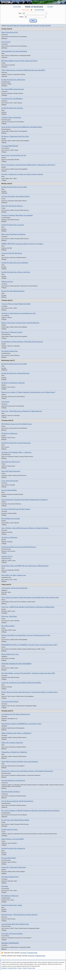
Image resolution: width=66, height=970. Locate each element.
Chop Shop (4, 886)
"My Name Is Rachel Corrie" (10, 877)
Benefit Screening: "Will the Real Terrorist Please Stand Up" (19, 915)
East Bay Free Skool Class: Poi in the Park (14, 187)
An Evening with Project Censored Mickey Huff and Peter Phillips (21, 683)
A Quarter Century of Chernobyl (11, 117)
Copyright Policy (12, 968)
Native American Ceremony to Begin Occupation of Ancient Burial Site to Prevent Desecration (30, 597)
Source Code (31, 968)
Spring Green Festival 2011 (9, 32)
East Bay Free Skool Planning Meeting (13, 291)
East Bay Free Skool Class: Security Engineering (16, 443)
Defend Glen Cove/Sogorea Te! (10, 462)
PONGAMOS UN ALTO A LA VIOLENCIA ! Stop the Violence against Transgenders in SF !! (29, 645)
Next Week (50, 6)
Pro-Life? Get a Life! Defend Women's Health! (15, 820)
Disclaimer (4, 968)
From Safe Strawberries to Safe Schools (13, 780)
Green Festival (5, 42)
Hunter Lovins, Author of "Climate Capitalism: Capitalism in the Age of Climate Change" (28, 392)
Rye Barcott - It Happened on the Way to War (15, 136)
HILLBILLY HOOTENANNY (10, 943)
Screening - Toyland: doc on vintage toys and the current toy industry (22, 174)
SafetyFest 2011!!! (7, 556)
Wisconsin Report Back (8, 858)
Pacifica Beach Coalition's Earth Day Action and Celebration (19, 761)
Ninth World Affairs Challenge (10, 792)
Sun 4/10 (9, 25)
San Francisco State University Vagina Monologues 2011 (18, 313)
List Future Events (39, 9)
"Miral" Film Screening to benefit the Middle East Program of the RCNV (23, 70)
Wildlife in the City (7, 281)
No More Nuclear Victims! (9, 829)
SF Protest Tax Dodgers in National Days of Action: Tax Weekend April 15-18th (25, 635)
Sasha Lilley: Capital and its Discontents (13, 867)
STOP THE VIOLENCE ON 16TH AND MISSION (16, 664)
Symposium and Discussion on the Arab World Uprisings (18, 547)
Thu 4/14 (36, 25)
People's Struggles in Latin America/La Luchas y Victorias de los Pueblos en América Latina (29, 692)
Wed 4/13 (29, 25)
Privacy (20, 968)
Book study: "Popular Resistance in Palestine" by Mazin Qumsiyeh (21, 411)
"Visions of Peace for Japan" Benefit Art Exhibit (16, 304)
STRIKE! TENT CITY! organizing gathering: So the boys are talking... (22, 244)
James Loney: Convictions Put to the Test (13, 155)
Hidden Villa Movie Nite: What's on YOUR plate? (16, 733)
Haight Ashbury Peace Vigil (9, 654)
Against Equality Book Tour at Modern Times (15, 924)
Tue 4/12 (22, 25)
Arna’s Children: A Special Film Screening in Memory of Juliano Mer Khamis (25, 528)
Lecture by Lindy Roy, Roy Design (11, 253)
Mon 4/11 (16, 25)
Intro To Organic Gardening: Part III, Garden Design (17, 801)
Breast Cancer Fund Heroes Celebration (13, 234)
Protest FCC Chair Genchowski (10, 471)
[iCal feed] (2, 952)
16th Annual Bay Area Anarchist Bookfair (14, 51)
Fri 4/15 (42, 25)
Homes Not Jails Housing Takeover (12, 206)
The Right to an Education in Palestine (13, 383)
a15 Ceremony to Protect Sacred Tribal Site (14, 588)
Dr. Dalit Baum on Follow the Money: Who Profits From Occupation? (22, 342)
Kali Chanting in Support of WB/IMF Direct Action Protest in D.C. (21, 724)
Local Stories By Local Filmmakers (12, 98)
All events (23, 952)
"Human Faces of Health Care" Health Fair (14, 752)
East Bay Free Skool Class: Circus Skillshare (14, 263)
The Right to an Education (9, 433)
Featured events (32, 952)
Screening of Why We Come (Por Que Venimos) (16, 509)
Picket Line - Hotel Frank (9, 616)
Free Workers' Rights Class (9, 351)
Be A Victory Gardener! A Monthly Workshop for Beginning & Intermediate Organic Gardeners (30, 810)
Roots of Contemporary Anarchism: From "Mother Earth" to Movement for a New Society (28, 165)
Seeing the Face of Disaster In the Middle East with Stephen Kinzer (21, 127)
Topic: (20, 13)
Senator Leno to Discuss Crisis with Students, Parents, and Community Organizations (27, 771)
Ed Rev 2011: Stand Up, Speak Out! (12, 743)
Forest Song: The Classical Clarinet (12, 933)
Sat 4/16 (48, 25)
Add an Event (25, 9)
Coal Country (5, 402)
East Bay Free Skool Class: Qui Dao (12, 108)
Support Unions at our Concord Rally (12, 839)
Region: (21, 16)
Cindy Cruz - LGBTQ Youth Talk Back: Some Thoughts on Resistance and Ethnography (27, 607)
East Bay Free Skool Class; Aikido (11, 905)
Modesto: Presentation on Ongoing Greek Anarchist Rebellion (20, 323)
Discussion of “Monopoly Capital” (12, 332)
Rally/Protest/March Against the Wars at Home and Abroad (19, 61)
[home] (16, 2)
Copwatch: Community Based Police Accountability (17, 215)
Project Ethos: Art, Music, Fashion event (13, 575)
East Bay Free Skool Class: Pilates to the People (15, 272)
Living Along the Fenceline (9, 481)
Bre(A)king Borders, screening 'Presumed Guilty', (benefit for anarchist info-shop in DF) (28, 673)
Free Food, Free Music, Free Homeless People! (15, 196)
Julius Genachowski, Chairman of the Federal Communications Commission (24, 500)
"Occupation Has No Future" (10, 701)
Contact (25, 968)
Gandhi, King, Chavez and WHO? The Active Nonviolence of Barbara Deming (25, 566)
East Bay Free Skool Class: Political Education (15, 373)
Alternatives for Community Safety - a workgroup (16, 452)
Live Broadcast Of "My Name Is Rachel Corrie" (15, 714)
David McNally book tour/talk (10, 518)
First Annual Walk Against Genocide (12, 89)
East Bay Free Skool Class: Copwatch (12, 225)
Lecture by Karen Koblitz (9, 490)
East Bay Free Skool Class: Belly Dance (13, 80)
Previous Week (17, 6)
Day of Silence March (8, 626)
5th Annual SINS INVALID (9, 146)
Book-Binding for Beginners (10, 896)
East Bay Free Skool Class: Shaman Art (13, 848)
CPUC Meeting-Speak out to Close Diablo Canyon (16, 424)
